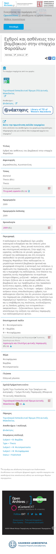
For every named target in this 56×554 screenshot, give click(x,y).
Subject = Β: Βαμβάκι (13, 439)
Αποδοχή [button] (13, 27)
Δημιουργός (9, 160)
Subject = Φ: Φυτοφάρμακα (16, 451)
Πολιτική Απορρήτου (33, 520)
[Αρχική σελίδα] (17, 4)
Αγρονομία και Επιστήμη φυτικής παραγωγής (25, 343)
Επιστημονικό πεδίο (13, 320)
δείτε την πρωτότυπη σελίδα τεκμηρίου (24, 124)
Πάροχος (7, 413)
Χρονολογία (9, 222)
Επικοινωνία (18, 520)
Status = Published (12, 454)
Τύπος (6, 171)
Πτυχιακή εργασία (12, 191)
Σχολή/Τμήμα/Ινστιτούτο (15, 384)
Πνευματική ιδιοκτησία (34, 522)
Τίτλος (6, 146)
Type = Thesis (9, 443)
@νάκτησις (8, 103)
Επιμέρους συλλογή (13, 435)
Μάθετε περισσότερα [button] (14, 19)
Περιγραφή (8, 236)
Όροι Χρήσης (18, 522)
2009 (5, 227)
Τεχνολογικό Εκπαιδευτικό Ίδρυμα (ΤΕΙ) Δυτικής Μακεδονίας (25, 92)
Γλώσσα (7, 373)
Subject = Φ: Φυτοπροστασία (17, 447)
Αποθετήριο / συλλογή (14, 425)
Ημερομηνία (9, 199)
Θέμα (5, 354)
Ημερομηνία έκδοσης (14, 211)
